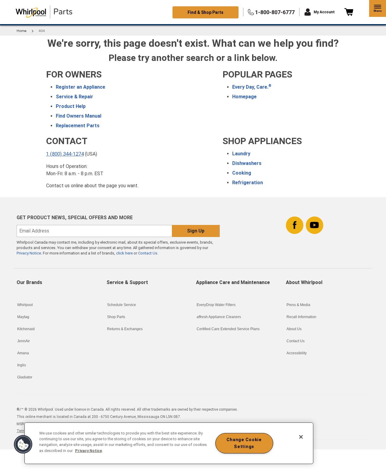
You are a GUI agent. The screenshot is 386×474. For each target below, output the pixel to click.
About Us (294, 329)
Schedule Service (121, 305)
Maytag (23, 317)
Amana (23, 353)
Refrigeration (247, 182)
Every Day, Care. (251, 87)
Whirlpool (25, 305)
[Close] (301, 437)
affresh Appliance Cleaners (219, 317)
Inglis (21, 365)
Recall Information (301, 317)
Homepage (244, 97)
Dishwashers (246, 163)
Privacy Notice (29, 253)
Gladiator (24, 377)
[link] (349, 12)
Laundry (241, 153)
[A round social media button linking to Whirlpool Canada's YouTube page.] (314, 224)
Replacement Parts (78, 125)
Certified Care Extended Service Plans (228, 329)
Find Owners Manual (78, 116)
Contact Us (147, 253)
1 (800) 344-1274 (65, 154)
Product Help (71, 106)
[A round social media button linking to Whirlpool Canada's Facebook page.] (294, 224)
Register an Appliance (80, 87)
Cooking (241, 173)
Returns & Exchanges (125, 329)
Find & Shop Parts (205, 12)
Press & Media (298, 305)
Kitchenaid (26, 329)
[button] (377, 8)
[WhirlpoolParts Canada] (44, 12)
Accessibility (296, 353)
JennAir (23, 341)
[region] (169, 443)
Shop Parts (116, 317)
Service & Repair (74, 97)
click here (125, 253)
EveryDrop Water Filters (216, 305)
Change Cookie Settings (243, 443)
